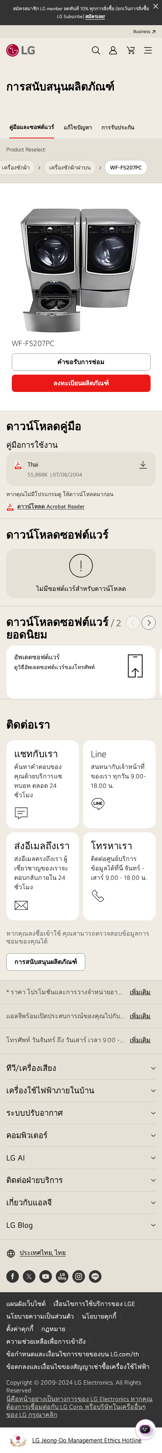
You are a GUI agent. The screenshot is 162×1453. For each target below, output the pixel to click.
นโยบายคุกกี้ (99, 1316)
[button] (96, 50)
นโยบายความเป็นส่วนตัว (40, 1316)
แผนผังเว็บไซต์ (26, 1304)
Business (141, 31)
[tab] (31, 128)
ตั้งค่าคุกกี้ (19, 1329)
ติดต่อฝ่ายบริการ (34, 1179)
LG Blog (19, 1224)
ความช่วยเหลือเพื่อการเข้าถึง (46, 1341)
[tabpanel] (81, 419)
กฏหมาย (53, 1329)
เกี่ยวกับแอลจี (29, 1202)
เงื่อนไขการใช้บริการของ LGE (94, 1304)
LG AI (15, 1157)
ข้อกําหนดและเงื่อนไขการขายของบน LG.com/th (72, 1354)
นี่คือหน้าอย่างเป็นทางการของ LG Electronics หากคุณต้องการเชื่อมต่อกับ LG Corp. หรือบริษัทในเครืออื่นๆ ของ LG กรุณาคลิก (79, 1407)
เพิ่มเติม (140, 992)
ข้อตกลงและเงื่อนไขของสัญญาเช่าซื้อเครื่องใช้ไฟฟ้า (77, 1366)
